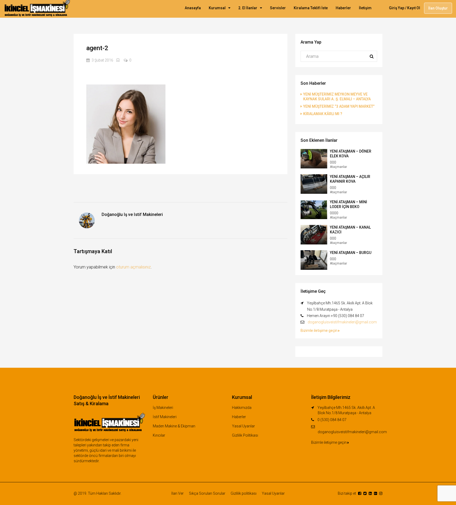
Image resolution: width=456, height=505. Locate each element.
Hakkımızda (241, 407)
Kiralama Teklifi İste (311, 8)
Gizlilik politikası (243, 493)
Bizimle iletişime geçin (319, 330)
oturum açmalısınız (133, 267)
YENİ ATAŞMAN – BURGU (350, 253)
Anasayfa (193, 8)
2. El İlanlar (247, 8)
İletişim (365, 8)
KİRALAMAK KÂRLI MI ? (322, 114)
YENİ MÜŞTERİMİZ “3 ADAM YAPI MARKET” (338, 106)
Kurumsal (217, 8)
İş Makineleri (163, 407)
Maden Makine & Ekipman (174, 426)
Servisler (278, 8)
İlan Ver (177, 493)
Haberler (343, 8)
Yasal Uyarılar (243, 426)
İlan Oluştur (438, 8)
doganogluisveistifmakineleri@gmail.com (342, 322)
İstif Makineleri (165, 417)
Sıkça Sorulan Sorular (207, 493)
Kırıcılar (159, 435)
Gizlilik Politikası (245, 435)
